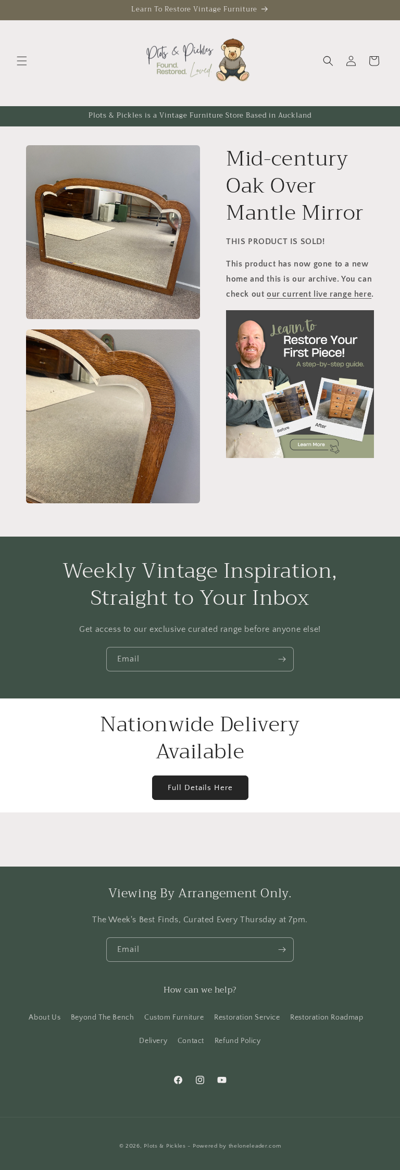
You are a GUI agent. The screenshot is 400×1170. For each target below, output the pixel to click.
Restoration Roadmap (326, 1017)
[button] (21, 60)
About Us (44, 1017)
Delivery (153, 1041)
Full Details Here (200, 787)
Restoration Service (247, 1017)
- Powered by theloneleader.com (234, 1146)
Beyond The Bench (102, 1017)
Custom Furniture (174, 1017)
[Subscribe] (281, 659)
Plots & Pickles (165, 1146)
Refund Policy (238, 1041)
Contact (191, 1041)
